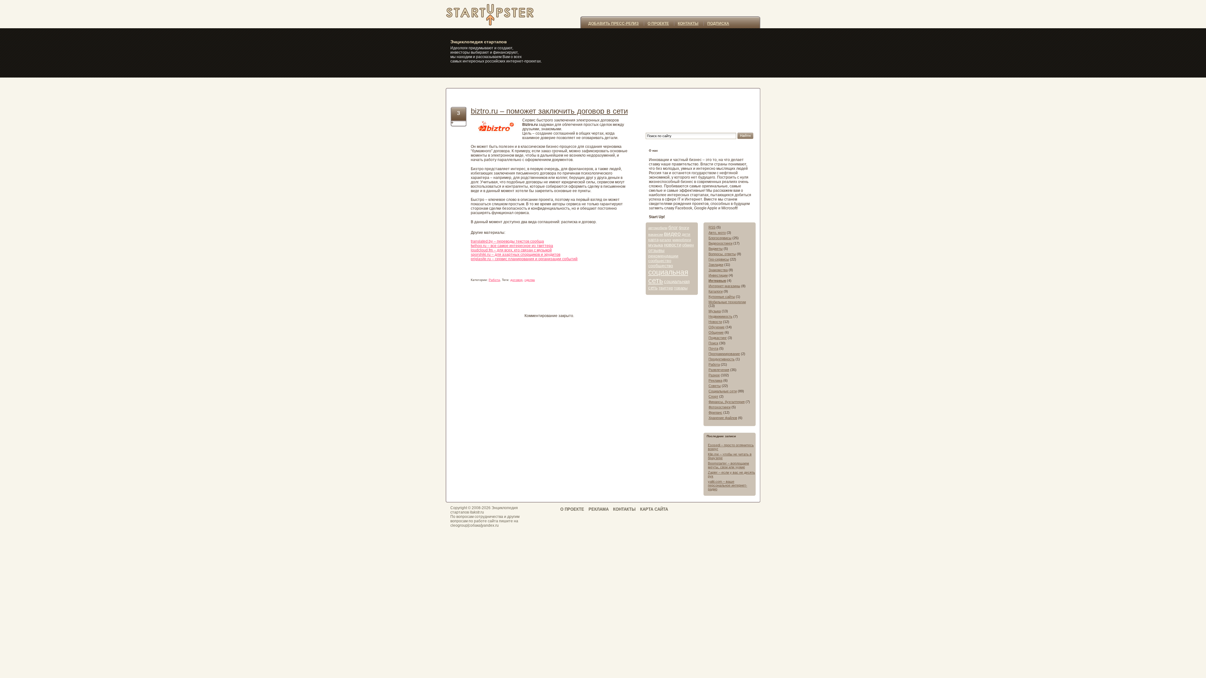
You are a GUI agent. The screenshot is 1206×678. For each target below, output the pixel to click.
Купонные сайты (722, 297)
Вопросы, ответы (722, 254)
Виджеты (716, 248)
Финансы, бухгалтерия (727, 402)
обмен (688, 245)
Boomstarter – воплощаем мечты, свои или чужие (728, 465)
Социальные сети (723, 391)
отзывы (656, 250)
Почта (713, 348)
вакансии (655, 234)
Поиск (713, 343)
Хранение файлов (723, 418)
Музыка (715, 311)
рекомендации (663, 255)
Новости (715, 322)
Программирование (724, 354)
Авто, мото (717, 232)
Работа (494, 280)
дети (686, 234)
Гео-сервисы (719, 259)
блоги (684, 227)
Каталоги (716, 291)
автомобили (657, 228)
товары (680, 288)
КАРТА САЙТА (654, 509)
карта (653, 239)
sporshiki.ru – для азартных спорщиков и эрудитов (515, 254)
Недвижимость (720, 316)
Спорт (713, 396)
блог (673, 227)
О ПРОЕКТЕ (658, 23)
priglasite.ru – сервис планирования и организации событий (524, 259)
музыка (655, 244)
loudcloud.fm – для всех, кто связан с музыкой (511, 250)
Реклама (715, 380)
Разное (714, 375)
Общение (716, 332)
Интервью (717, 280)
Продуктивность (722, 359)
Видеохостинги (720, 243)
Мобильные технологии (727, 302)
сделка (529, 280)
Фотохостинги (720, 407)
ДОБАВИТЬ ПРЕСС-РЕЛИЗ (613, 23)
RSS (712, 227)
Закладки (716, 264)
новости (672, 244)
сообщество (659, 260)
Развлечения (719, 370)
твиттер (666, 288)
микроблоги (681, 240)
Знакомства (718, 270)
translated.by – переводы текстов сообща (507, 241)
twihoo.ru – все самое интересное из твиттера (512, 246)
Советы (715, 386)
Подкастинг (718, 338)
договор (516, 280)
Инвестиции (718, 275)
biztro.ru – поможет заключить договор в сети (549, 111)
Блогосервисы (720, 238)
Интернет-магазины (724, 286)
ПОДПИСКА (718, 23)
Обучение (717, 327)
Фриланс (715, 412)
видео (672, 233)
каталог (665, 240)
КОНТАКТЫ (688, 23)
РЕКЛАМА (599, 509)
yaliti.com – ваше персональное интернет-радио (727, 485)
